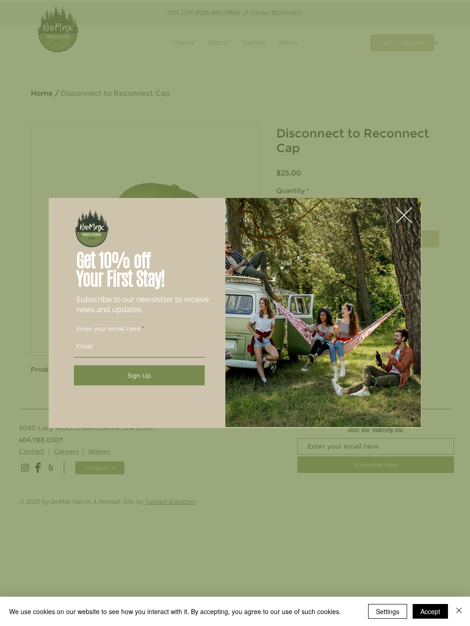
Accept (430, 611)
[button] (404, 215)
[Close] (458, 611)
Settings (387, 611)
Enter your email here (108, 329)
